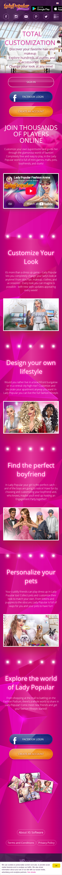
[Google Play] (41, 9)
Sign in (31, 82)
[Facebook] (6, 16)
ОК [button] (56, 865)
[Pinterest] (36, 16)
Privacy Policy (46, 843)
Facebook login (33, 96)
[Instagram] (16, 16)
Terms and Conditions (21, 843)
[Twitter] (46, 16)
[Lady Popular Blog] (56, 16)
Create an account (31, 111)
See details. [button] (31, 872)
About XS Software (31, 832)
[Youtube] (26, 16)
